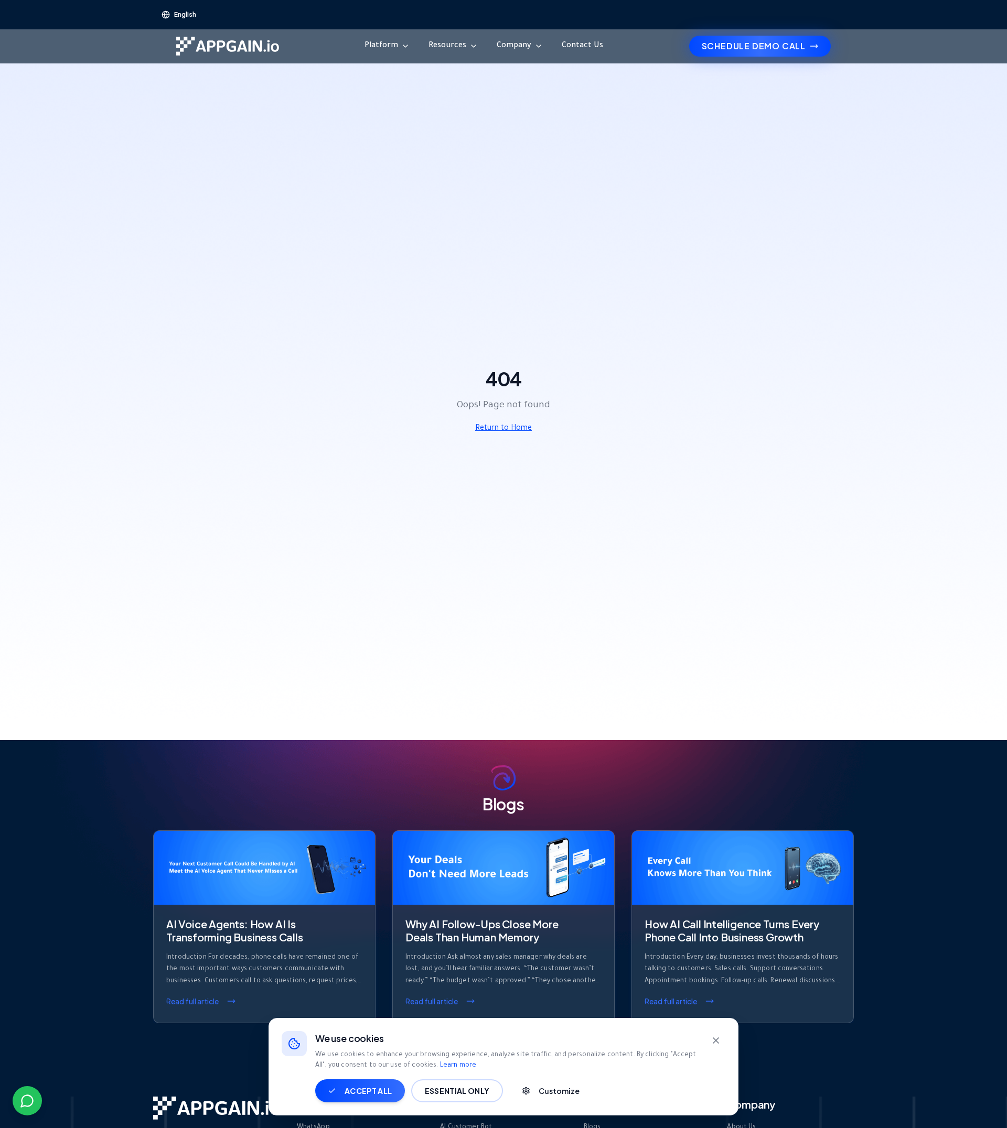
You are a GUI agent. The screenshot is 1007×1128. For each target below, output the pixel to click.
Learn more (458, 1065)
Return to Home (503, 429)
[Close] (715, 1040)
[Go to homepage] (227, 46)
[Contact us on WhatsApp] (27, 1100)
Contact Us (582, 46)
